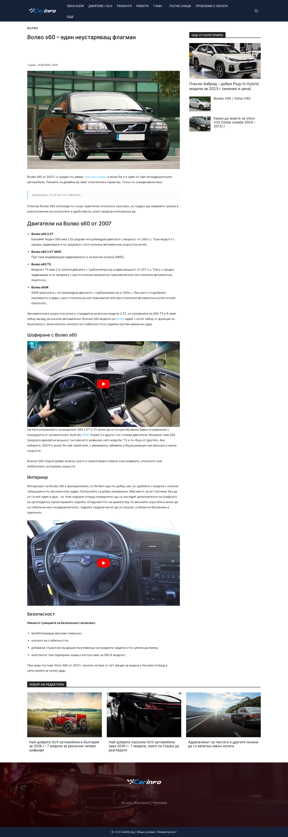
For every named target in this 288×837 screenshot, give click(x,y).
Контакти (142, 803)
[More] (95, 50)
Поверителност (167, 831)
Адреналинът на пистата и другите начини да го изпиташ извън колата (223, 744)
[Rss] (154, 795)
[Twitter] (144, 795)
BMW (85, 435)
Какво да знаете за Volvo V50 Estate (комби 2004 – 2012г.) (235, 122)
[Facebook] (58, 50)
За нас (126, 803)
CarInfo (32, 65)
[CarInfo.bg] (42, 11)
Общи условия (146, 831)
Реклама (160, 803)
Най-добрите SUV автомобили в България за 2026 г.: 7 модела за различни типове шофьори (64, 746)
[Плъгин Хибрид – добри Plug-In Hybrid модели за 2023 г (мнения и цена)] (225, 61)
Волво (32, 28)
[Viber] (76, 50)
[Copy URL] (85, 50)
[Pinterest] (67, 50)
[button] (256, 10)
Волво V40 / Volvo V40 (232, 98)
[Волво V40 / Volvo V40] (200, 104)
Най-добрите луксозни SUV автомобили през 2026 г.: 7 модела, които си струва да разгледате (144, 746)
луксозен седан (95, 177)
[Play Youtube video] (103, 384)
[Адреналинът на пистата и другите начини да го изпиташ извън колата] (223, 714)
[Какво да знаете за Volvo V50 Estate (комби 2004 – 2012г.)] (200, 123)
